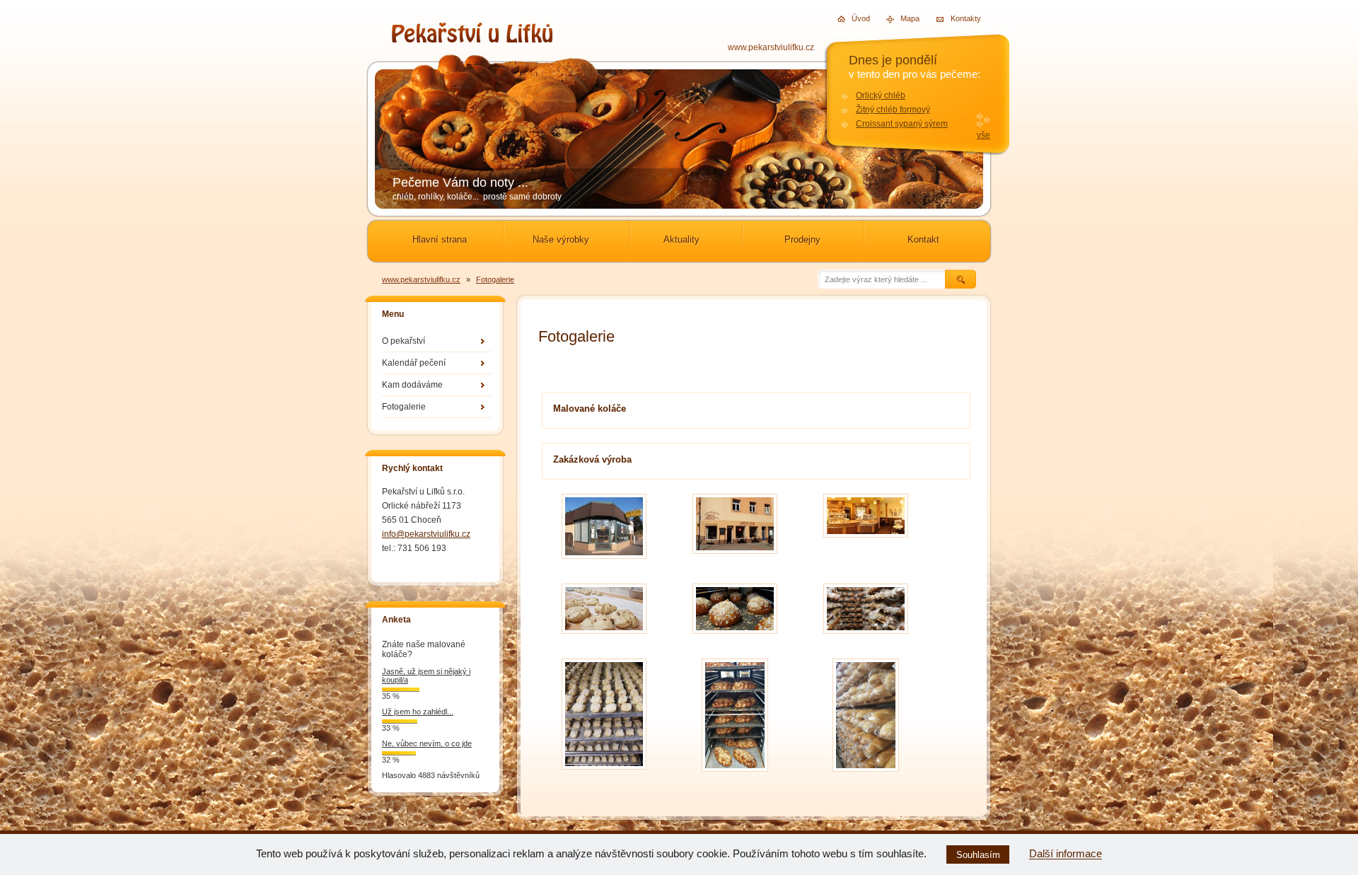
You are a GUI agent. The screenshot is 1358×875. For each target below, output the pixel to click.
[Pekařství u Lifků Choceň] (472, 39)
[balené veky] (865, 775)
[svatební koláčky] (604, 773)
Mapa (904, 18)
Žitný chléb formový (893, 110)
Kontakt (923, 239)
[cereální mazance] (604, 637)
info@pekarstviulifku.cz (426, 534)
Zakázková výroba (592, 459)
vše (983, 135)
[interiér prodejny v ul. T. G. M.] (865, 541)
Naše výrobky (561, 239)
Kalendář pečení (414, 363)
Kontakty (954, 18)
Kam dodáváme (412, 385)
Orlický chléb (880, 95)
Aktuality (681, 239)
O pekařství (403, 341)
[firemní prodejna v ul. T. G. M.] (734, 557)
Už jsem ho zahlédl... (417, 711)
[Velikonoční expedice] (865, 637)
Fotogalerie (495, 279)
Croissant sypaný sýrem (902, 124)
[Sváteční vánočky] (735, 775)
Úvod (855, 18)
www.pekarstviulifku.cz (771, 47)
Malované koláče (589, 408)
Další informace (1065, 854)
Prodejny (802, 239)
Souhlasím (978, 855)
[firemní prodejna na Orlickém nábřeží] (604, 562)
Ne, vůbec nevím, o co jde (427, 743)
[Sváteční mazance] (734, 637)
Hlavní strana (439, 239)
